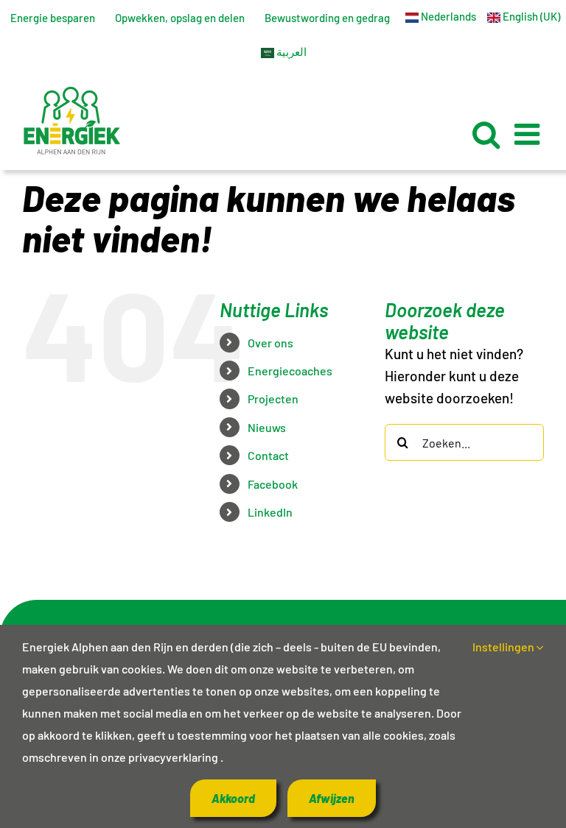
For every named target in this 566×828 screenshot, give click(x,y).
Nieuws (267, 427)
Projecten (273, 399)
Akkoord (233, 798)
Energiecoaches (290, 371)
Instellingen (504, 647)
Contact (268, 455)
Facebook (273, 484)
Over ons (270, 343)
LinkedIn (270, 512)
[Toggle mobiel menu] (529, 134)
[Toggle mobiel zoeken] (486, 134)
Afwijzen (331, 798)
